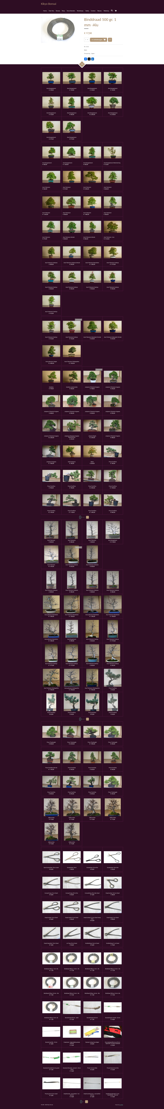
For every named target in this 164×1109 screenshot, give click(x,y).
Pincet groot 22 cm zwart (51, 1093)
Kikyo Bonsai (48, 4)
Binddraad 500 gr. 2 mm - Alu (92, 968)
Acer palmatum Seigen (51, 361)
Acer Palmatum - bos (109, 237)
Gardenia (51, 387)
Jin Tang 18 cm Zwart (71, 943)
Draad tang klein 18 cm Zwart (51, 943)
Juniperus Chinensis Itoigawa (92, 387)
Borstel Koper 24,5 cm (92, 1017)
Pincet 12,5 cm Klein (92, 1068)
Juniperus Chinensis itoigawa (112, 411)
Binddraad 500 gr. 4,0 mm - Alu (92, 993)
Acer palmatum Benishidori (51, 614)
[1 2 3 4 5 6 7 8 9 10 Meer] (86, 40)
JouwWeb (121, 1104)
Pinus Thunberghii (51, 742)
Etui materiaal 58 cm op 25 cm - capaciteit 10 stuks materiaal (112, 1043)
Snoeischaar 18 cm (71, 867)
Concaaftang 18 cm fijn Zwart (92, 893)
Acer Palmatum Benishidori (71, 614)
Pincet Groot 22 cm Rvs (113, 1068)
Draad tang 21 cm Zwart (113, 917)
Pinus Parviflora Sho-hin (51, 767)
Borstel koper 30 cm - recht (71, 1017)
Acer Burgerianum (71, 639)
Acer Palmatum (46, 187)
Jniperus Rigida (92, 436)
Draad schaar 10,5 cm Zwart (113, 893)
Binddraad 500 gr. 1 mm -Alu (51, 968)
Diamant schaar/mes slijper (92, 1042)
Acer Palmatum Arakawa (51, 262)
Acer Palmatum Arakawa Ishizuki (72, 262)
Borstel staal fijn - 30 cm (51, 1042)
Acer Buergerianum (51, 88)
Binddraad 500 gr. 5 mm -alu (51, 1017)
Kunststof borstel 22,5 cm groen (51, 1068)
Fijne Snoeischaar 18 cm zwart (51, 867)
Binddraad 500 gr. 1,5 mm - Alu (71, 968)
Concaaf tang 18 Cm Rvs (72, 893)
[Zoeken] (112, 10)
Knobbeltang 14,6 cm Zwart (92, 943)
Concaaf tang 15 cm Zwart (51, 893)
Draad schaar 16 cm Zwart (51, 917)
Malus (92, 461)
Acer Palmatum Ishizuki (69, 237)
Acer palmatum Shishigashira (71, 688)
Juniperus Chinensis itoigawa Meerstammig (71, 436)
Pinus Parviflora (113, 461)
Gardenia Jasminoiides (71, 387)
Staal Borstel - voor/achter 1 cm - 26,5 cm (72, 1094)
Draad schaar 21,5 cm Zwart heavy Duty (92, 918)
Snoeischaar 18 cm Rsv (92, 867)
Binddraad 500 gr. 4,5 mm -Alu (112, 993)
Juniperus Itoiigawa (51, 461)
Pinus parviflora (92, 712)
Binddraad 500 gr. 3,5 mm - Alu (71, 993)
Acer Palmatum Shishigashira (71, 361)
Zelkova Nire (51, 817)
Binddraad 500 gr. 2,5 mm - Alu (112, 968)
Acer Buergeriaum (112, 540)
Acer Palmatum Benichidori (92, 262)
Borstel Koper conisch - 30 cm (112, 1017)
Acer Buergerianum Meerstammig (112, 162)
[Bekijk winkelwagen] (116, 10)
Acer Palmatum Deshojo (113, 262)
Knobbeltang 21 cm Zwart (112, 943)
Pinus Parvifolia (72, 767)
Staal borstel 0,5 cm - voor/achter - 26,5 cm (92, 1094)
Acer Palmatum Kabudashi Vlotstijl (92, 337)
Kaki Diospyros (72, 461)
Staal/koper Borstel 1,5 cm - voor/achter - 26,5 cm (113, 1094)
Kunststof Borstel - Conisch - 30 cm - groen (72, 1068)
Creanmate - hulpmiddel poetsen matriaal (72, 1043)
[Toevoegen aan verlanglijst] (110, 40)
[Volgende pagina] (87, 517)
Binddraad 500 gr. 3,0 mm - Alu (51, 993)
